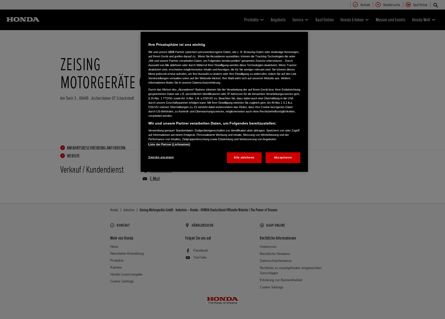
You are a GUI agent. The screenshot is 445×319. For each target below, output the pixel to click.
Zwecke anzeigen (161, 157)
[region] (224, 102)
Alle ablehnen (244, 157)
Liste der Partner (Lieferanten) (169, 144)
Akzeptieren (283, 157)
